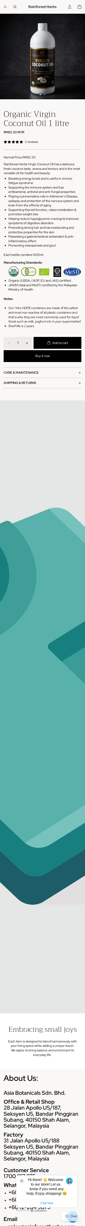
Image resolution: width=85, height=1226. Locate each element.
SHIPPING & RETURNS (20, 383)
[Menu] (5, 7)
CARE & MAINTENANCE (21, 372)
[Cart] (80, 7)
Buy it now (42, 356)
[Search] (15, 7)
